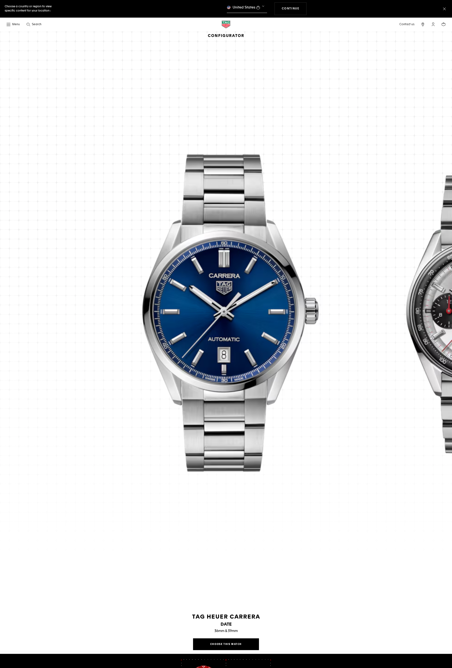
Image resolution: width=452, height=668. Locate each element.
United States (244, 7)
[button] (433, 24)
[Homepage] (226, 24)
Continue (294, 8)
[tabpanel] (226, 315)
